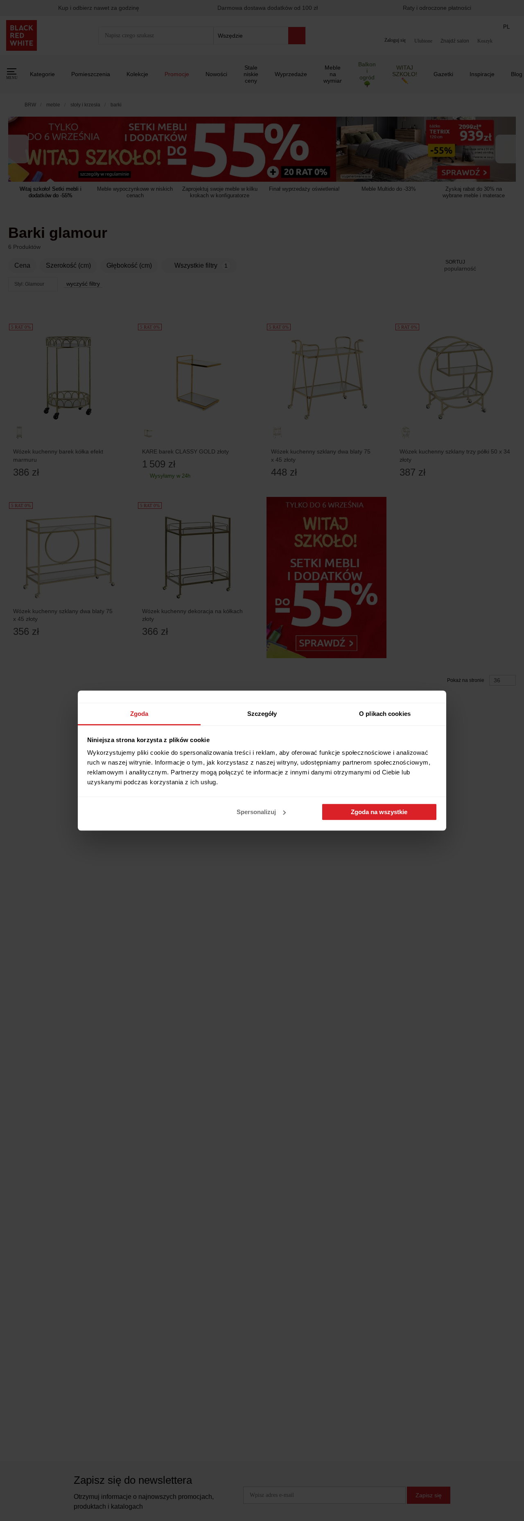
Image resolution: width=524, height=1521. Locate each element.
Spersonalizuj (256, 811)
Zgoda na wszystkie (379, 811)
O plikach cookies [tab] (385, 713)
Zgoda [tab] (139, 713)
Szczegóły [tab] (262, 713)
